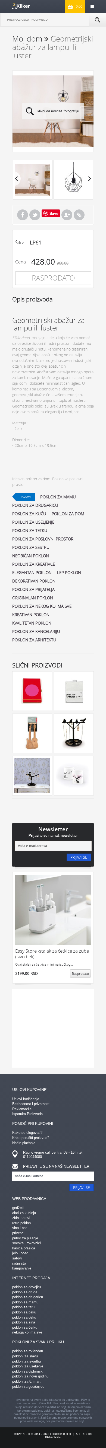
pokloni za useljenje (27, 1366)
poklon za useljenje (33, 522)
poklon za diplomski (27, 1371)
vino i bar (19, 1228)
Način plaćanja (23, 1143)
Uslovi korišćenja (25, 1099)
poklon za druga (24, 1292)
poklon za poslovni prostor (42, 539)
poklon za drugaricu (35, 505)
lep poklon (69, 572)
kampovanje (21, 1268)
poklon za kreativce (33, 564)
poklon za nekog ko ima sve (41, 606)
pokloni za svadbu (26, 1361)
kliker (21, 6)
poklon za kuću (29, 513)
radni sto (19, 1263)
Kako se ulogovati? (27, 1133)
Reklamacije (22, 1109)
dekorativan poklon (33, 581)
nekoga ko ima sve (27, 1332)
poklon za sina (23, 1322)
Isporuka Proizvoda (27, 1114)
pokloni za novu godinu (30, 1376)
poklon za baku (24, 1312)
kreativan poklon (30, 614)
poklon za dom (68, 513)
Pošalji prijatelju (66, 214)
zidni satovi (21, 1218)
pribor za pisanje (25, 1238)
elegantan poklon (32, 572)
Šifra (19, 242)
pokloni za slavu (25, 1356)
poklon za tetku (29, 530)
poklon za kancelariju (36, 631)
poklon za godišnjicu (28, 1387)
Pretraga (97, 20)
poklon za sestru (30, 547)
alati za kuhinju (24, 1213)
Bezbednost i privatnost (30, 1104)
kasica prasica (23, 1248)
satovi (17, 1258)
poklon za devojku (26, 1287)
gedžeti (18, 1208)
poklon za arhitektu (34, 639)
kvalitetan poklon (31, 623)
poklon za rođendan (27, 1351)
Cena (20, 262)
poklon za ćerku (24, 1327)
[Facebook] (22, 214)
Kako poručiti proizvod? (30, 1138)
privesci (18, 1233)
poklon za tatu (23, 1307)
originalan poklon (32, 597)
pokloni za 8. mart (26, 1381)
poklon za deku (24, 1317)
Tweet (34, 214)
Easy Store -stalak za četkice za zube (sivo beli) (52, 954)
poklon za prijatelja (33, 589)
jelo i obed (20, 1253)
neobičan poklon (30, 555)
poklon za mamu (58, 496)
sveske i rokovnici (26, 1243)
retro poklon (21, 1223)
